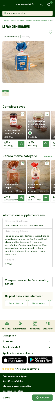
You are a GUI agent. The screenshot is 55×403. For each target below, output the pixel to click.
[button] (14, 129)
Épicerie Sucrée (17, 20)
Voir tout (48, 156)
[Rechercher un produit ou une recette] (41, 4)
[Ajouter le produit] (21, 144)
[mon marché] (27, 4)
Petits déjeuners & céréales (38, 20)
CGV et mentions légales (14, 376)
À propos (7, 341)
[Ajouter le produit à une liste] (51, 32)
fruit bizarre (16, 303)
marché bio (38, 303)
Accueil (5, 20)
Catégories (9, 335)
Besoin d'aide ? (11, 347)
